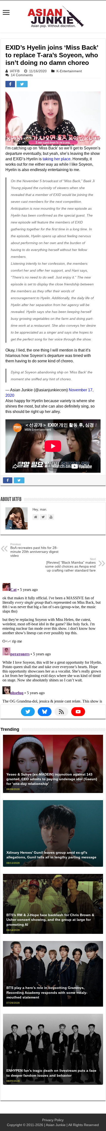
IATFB (14, 71)
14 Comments (22, 75)
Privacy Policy (53, 1120)
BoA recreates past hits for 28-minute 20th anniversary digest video (34, 550)
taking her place (57, 159)
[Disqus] (53, 642)
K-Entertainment (69, 71)
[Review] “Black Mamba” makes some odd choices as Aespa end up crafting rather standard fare (70, 565)
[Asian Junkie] (53, 16)
